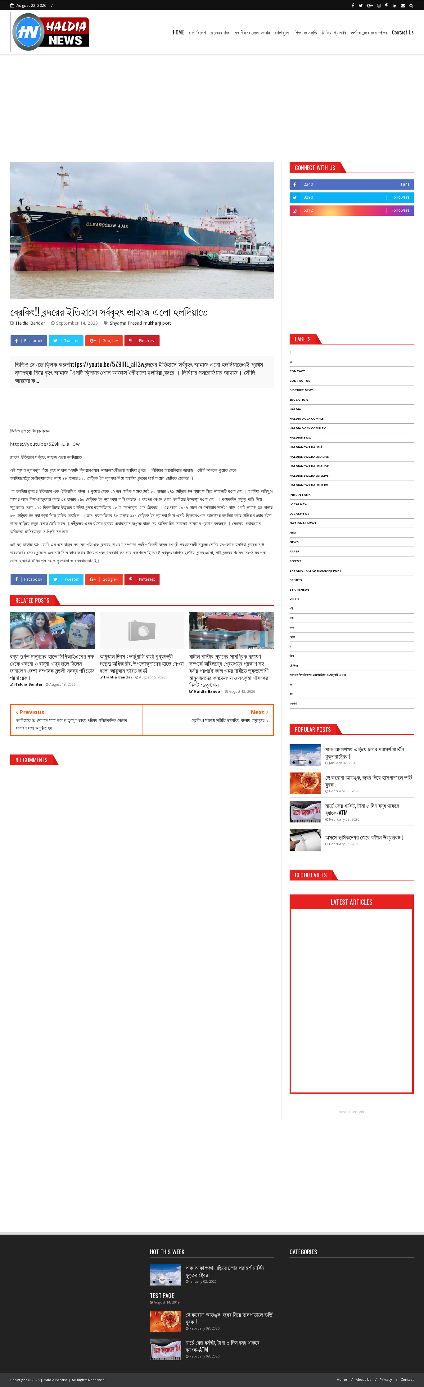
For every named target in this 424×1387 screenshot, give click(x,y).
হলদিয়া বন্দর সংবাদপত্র (369, 32)
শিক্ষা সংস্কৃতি (306, 32)
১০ (291, 362)
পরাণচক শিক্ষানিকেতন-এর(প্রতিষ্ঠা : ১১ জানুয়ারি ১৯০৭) (318, 675)
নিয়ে (292, 656)
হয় (291, 694)
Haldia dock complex (308, 428)
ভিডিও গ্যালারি (334, 32)
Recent (295, 561)
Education (299, 400)
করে (292, 627)
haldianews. (300, 437)
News (294, 542)
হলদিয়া (293, 703)
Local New (298, 504)
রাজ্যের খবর (220, 32)
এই (291, 608)
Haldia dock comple (307, 419)
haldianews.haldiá (306, 447)
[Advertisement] (212, 106)
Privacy (386, 1379)
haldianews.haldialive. (310, 466)
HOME (178, 32)
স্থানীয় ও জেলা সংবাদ (252, 32)
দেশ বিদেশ (197, 32)
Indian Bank (300, 495)
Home (342, 1379)
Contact (297, 371)
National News (303, 523)
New (293, 532)
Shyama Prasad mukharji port (140, 323)
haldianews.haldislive (309, 476)
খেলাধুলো (282, 32)
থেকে (292, 637)
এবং (292, 618)
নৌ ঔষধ (294, 666)
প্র (291, 684)
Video (294, 599)
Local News (299, 513)
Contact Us (403, 32)
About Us (363, 1379)
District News (302, 390)
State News (299, 590)
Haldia (295, 409)
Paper (294, 551)
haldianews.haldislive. (309, 485)
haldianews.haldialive (309, 457)
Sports (296, 580)
